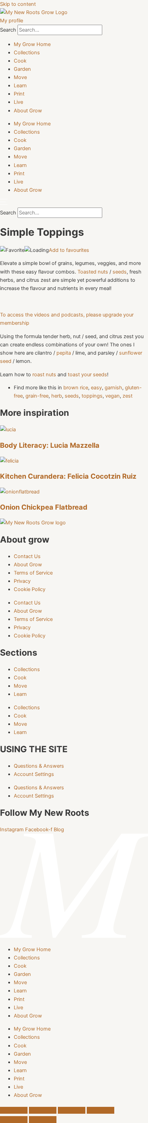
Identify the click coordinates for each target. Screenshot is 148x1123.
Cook (20, 61)
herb (56, 396)
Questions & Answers (39, 766)
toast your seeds (87, 374)
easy (96, 388)
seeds (120, 272)
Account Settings (34, 774)
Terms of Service (33, 573)
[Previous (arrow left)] (14, 1119)
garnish (113, 388)
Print (19, 94)
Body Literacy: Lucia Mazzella (49, 445)
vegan (112, 396)
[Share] (71, 1110)
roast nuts (44, 374)
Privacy (22, 581)
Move (20, 77)
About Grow (28, 111)
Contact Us (27, 556)
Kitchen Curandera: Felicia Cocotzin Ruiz (68, 476)
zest (128, 396)
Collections (27, 52)
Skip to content (18, 4)
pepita (63, 353)
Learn (20, 85)
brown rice (75, 388)
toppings (92, 396)
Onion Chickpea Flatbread (44, 507)
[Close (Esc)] (100, 1110)
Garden (22, 69)
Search (8, 30)
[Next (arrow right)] (42, 1119)
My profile (11, 21)
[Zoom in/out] (14, 1110)
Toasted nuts (92, 272)
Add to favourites (69, 250)
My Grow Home (32, 44)
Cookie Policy (29, 589)
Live (18, 102)
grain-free (37, 396)
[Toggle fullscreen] (42, 1110)
